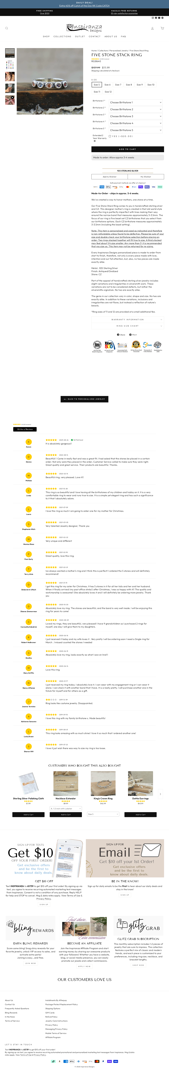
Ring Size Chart (128, 326)
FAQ (123, 36)
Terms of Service (12, 1021)
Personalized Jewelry (119, 50)
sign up (44, 904)
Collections (62, 36)
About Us (111, 36)
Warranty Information (127, 319)
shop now (138, 965)
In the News (10, 1017)
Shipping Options (52, 1008)
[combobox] (66, 808)
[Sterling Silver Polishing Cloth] (28, 783)
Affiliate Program (53, 1037)
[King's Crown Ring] (103, 783)
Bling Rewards (11, 1013)
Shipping (95, 70)
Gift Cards (50, 1013)
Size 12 (108, 91)
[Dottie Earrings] (140, 783)
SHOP (46, 36)
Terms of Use (73, 895)
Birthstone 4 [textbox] (99, 121)
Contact (95, 36)
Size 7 (118, 84)
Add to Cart (28, 815)
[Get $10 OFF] (44, 858)
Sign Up (125, 895)
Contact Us (10, 1004)
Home (94, 50)
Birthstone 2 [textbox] (99, 107)
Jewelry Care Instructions (56, 1021)
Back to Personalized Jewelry (86, 399)
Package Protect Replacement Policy (61, 1004)
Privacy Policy (43, 898)
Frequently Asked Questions (17, 1008)
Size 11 (97, 91)
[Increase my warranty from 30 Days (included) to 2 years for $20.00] (95, 141)
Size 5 (97, 84)
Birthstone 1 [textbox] (99, 100)
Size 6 (108, 84)
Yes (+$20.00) (122, 136)
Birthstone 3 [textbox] (99, 114)
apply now (84, 966)
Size (94, 80)
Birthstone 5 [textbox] (99, 128)
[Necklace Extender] (66, 783)
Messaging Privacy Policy (56, 1029)
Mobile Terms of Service (55, 1033)
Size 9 (140, 84)
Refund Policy (51, 1017)
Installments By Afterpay (56, 1000)
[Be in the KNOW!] (125, 858)
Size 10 (151, 84)
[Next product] (160, 794)
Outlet (80, 36)
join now (30, 963)
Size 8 (129, 84)
